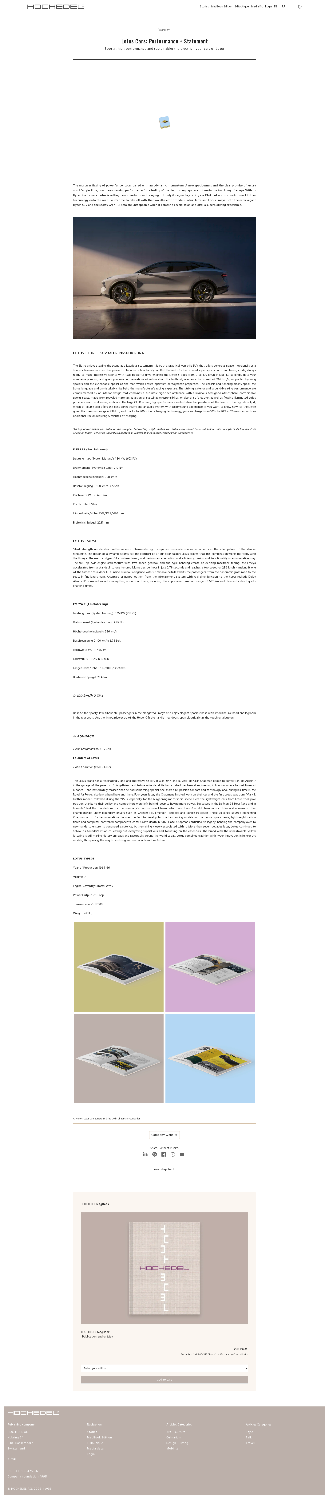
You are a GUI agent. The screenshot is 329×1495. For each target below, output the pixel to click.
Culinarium (173, 1437)
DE (275, 6)
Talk (249, 1437)
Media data (95, 1448)
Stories (204, 6)
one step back (164, 1169)
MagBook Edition (221, 6)
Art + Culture (175, 1432)
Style (249, 1432)
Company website (164, 1135)
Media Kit (257, 6)
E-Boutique (242, 6)
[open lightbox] (119, 968)
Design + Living (177, 1443)
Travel (250, 1443)
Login (268, 6)
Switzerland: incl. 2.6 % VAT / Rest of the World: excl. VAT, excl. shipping (214, 1354)
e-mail (12, 1459)
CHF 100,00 (241, 1349)
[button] (296, 6)
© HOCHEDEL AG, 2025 (25, 1488)
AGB (48, 1488)
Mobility (172, 1448)
